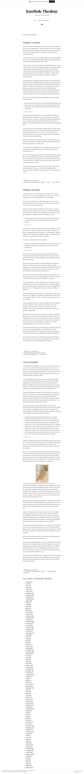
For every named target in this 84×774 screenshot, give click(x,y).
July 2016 (28, 735)
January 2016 (29, 746)
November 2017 (30, 705)
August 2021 (29, 635)
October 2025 (29, 597)
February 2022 (29, 623)
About (39, 20)
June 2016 (28, 737)
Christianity (43, 182)
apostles (26, 354)
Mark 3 (49, 182)
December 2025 (30, 593)
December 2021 (30, 627)
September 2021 (30, 633)
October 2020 (29, 654)
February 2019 (29, 684)
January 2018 (29, 701)
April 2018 (28, 695)
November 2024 (30, 618)
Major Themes (45, 20)
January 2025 (29, 614)
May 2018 (28, 693)
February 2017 (29, 722)
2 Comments (26, 573)
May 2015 (28, 762)
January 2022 (29, 625)
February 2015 (29, 767)
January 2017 (29, 724)
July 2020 (28, 656)
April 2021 (28, 642)
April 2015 (28, 764)
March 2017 (29, 720)
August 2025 (29, 601)
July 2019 (28, 678)
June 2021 (28, 638)
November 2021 (30, 629)
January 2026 (29, 591)
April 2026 (28, 587)
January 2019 (29, 686)
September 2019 (30, 674)
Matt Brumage (27, 180)
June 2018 (28, 692)
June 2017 (28, 714)
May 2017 (28, 716)
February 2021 (29, 646)
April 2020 (28, 661)
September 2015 (30, 754)
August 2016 (29, 733)
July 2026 (28, 584)
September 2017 (30, 709)
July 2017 (28, 712)
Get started (52, 1)
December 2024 (30, 616)
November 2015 (30, 750)
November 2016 (30, 728)
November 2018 (30, 688)
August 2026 (29, 582)
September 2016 (30, 731)
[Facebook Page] (42, 24)
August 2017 (29, 710)
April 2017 (28, 718)
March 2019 (29, 682)
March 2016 (29, 743)
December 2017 (30, 703)
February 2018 (29, 699)
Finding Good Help (31, 189)
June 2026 (28, 585)
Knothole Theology (42, 11)
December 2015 (30, 748)
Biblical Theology (36, 182)
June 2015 (28, 760)
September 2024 (30, 621)
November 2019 (30, 671)
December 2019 (30, 669)
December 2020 (30, 650)
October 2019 (29, 673)
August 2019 (29, 676)
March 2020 (29, 663)
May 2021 (28, 640)
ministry (54, 571)
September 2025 (30, 599)
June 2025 (28, 604)
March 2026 (29, 589)
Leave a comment (56, 182)
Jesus (49, 571)
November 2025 (30, 595)
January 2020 (29, 667)
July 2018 (28, 690)
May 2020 (28, 659)
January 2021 (29, 648)
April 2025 (28, 608)
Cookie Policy (24, 771)
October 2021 (29, 631)
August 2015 (29, 756)
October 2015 (29, 752)
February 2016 (29, 745)
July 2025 (28, 602)
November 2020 (30, 652)
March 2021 (29, 644)
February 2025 (29, 612)
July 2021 (28, 637)
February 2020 (29, 665)
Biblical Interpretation (28, 182)
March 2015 (29, 765)
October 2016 (29, 729)
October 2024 (29, 620)
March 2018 (29, 697)
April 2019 (28, 680)
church (29, 354)
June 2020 (28, 657)
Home (35, 20)
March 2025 (29, 610)
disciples (33, 354)
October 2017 (29, 707)
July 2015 (28, 758)
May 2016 (28, 739)
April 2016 (28, 741)
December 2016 (30, 726)
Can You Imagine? (31, 362)
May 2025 (28, 606)
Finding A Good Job (31, 42)
